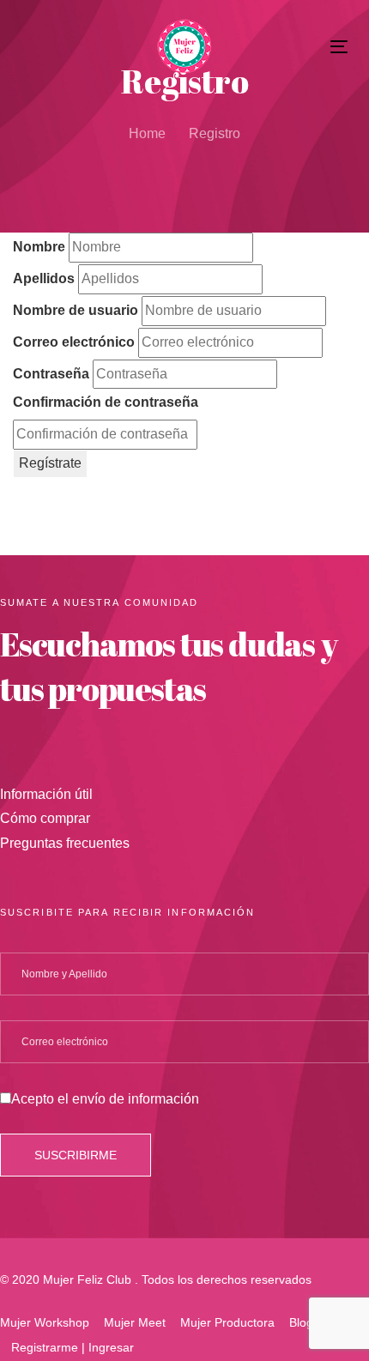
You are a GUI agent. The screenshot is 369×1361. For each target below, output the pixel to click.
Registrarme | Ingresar (72, 1347)
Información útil (46, 794)
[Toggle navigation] (293, 46)
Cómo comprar (45, 818)
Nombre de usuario (75, 310)
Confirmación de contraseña (105, 402)
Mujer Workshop (44, 1322)
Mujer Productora (227, 1322)
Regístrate (50, 463)
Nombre (39, 246)
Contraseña (51, 373)
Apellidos (44, 278)
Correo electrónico (74, 342)
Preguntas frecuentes (65, 843)
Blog (301, 1322)
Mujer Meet (135, 1322)
